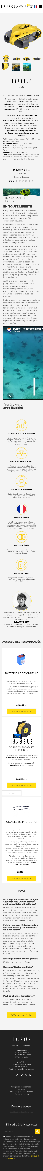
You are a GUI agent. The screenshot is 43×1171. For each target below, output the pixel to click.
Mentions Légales (21, 1094)
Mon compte (21, 6)
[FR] (35, 6)
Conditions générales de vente (21, 1092)
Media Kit (21, 1089)
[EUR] (31, 6)
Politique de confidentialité (21, 1087)
